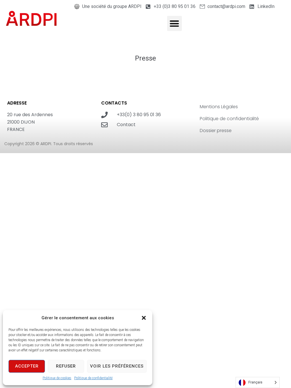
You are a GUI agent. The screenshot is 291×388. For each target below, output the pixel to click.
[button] (144, 318)
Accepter (27, 366)
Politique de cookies (57, 378)
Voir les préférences (117, 366)
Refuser (66, 366)
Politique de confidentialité (93, 378)
